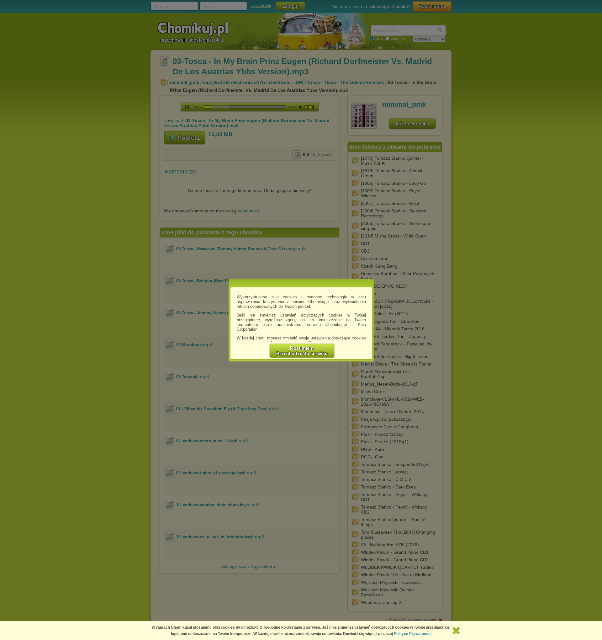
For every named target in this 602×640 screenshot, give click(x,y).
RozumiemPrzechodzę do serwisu (302, 350)
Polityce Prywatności (412, 634)
